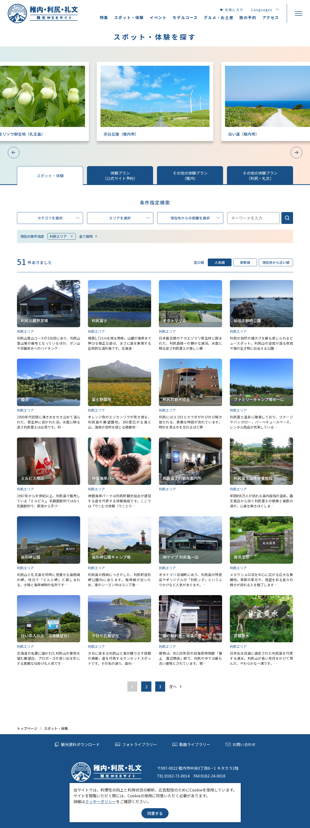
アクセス (270, 17)
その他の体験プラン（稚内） (190, 175)
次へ (173, 686)
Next (296, 152)
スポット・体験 (129, 17)
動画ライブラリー (194, 744)
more (101, 64)
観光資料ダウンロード (80, 744)
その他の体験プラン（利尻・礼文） (260, 175)
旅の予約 (247, 17)
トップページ (27, 728)
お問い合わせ (244, 744)
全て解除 (86, 236)
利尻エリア (58, 236)
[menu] (298, 13)
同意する (155, 813)
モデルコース (185, 17)
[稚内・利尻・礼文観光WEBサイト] (43, 13)
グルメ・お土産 (218, 17)
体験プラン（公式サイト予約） (120, 175)
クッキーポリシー (100, 801)
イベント (158, 17)
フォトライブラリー (139, 744)
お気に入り (234, 10)
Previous (13, 152)
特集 (104, 17)
